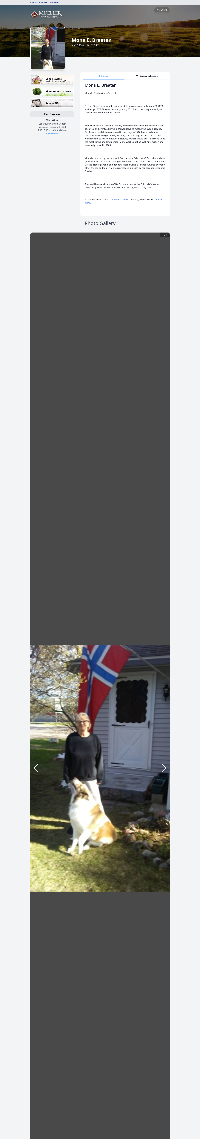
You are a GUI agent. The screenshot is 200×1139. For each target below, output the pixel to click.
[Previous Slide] (35, 768)
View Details (52, 133)
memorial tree (119, 199)
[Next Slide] (164, 768)
